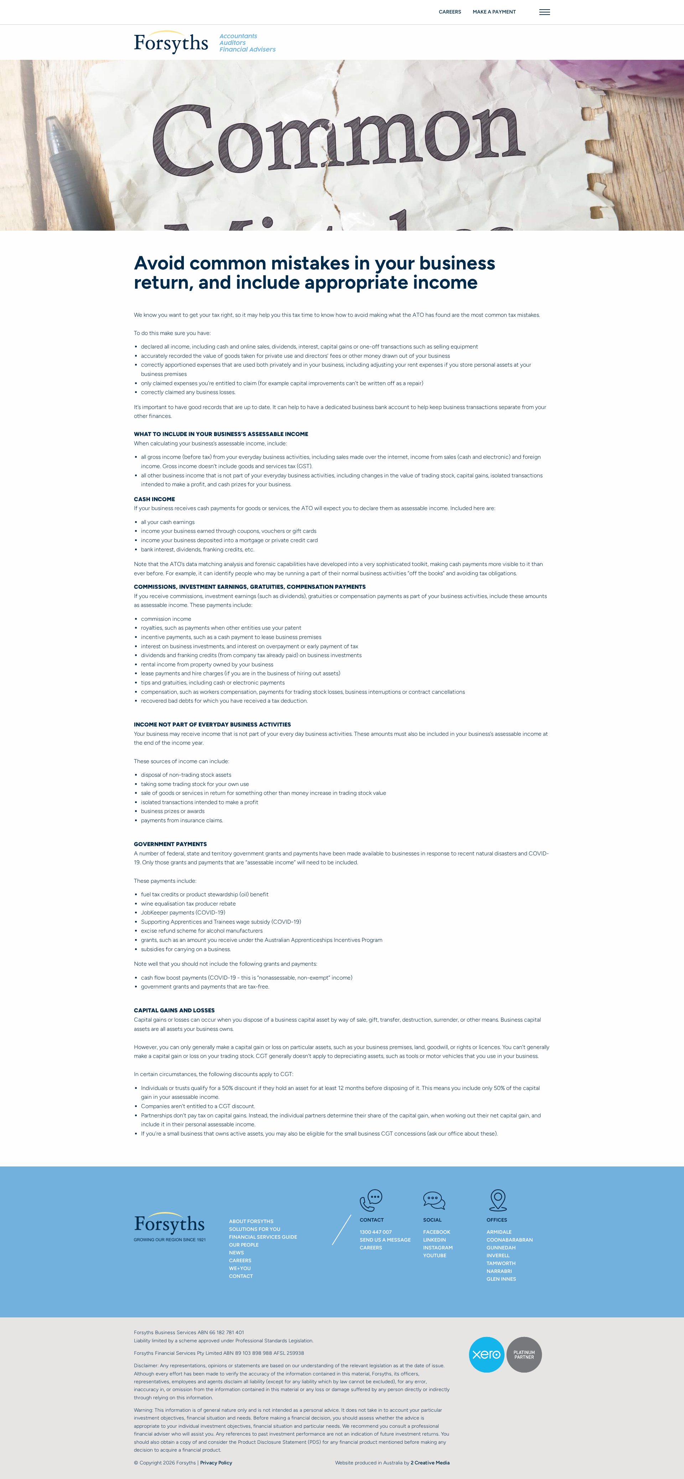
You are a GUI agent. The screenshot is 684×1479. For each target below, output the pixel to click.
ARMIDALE (499, 1232)
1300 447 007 (376, 1232)
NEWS (236, 1253)
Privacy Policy (216, 1463)
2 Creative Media (430, 1463)
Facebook (436, 1232)
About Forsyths (251, 1221)
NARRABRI (499, 1271)
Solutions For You (254, 1229)
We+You (240, 1268)
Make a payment (494, 12)
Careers (450, 12)
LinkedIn (434, 1240)
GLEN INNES (501, 1279)
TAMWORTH (501, 1263)
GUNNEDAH (501, 1248)
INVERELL (498, 1256)
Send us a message (385, 1240)
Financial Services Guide (263, 1237)
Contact (241, 1276)
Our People (244, 1245)
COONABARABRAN (510, 1240)
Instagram (438, 1248)
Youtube (434, 1256)
